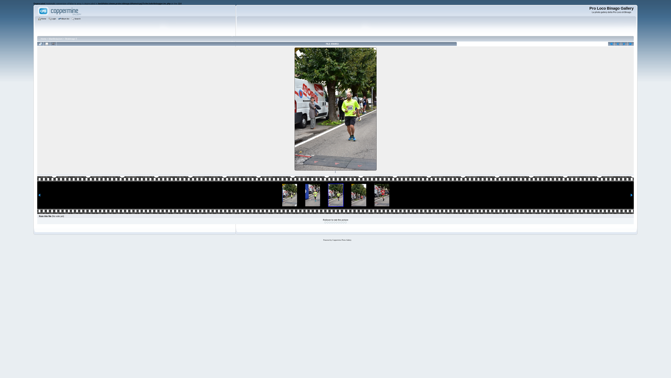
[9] (343, 222)
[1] (325, 222)
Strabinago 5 (71, 39)
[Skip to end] (630, 44)
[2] (327, 222)
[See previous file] (618, 44)
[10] (346, 222)
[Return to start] (611, 44)
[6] (337, 222)
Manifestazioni (56, 39)
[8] (341, 222)
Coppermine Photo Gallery (341, 240)
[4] (332, 222)
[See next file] (624, 44)
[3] (330, 222)
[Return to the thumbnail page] (40, 44)
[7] (339, 222)
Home (43, 39)
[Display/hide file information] (47, 44)
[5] (334, 222)
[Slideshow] (53, 44)
